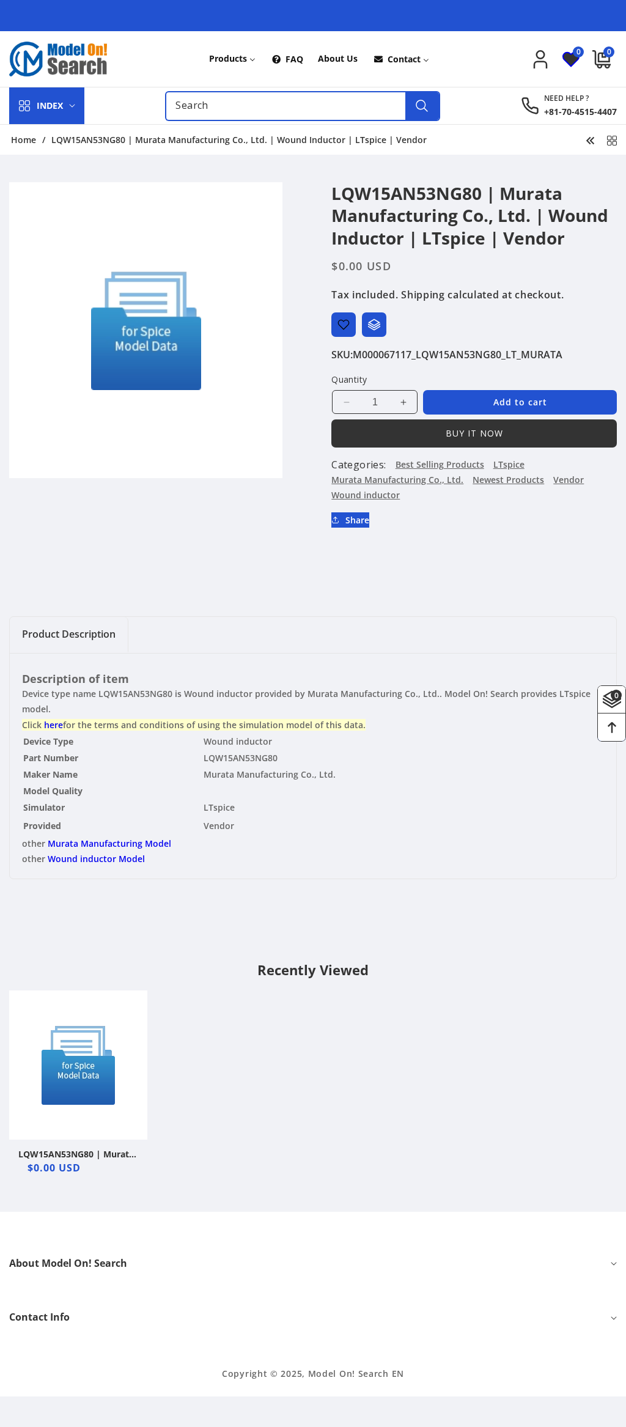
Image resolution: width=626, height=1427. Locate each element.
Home (23, 140)
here (53, 725)
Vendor (568, 479)
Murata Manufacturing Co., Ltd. (397, 479)
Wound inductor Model (96, 859)
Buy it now (474, 433)
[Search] (422, 106)
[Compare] (374, 324)
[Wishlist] (343, 324)
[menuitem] (232, 58)
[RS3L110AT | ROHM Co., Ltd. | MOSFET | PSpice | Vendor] (590, 139)
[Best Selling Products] (612, 139)
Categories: (358, 464)
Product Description (69, 634)
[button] (598, 59)
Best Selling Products (440, 464)
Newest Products (508, 479)
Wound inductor (365, 495)
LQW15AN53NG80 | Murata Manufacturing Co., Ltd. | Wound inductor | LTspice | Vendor (77, 1154)
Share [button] (357, 520)
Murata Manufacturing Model (109, 843)
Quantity (349, 379)
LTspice (509, 464)
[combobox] (302, 106)
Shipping (423, 294)
